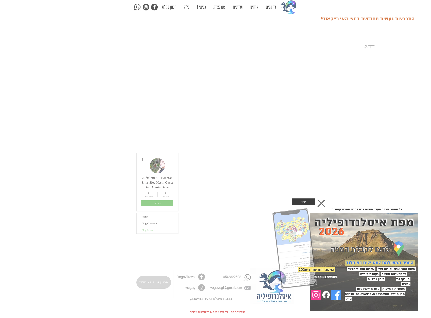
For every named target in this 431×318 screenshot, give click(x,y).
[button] (303, 201)
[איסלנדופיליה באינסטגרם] (316, 295)
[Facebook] (326, 295)
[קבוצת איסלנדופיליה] (336, 295)
